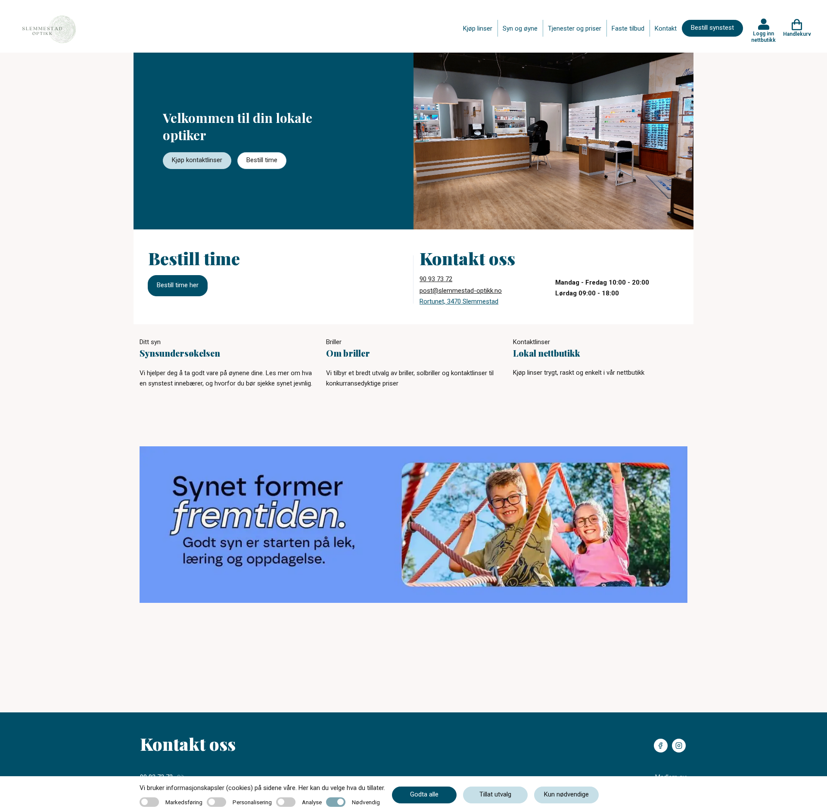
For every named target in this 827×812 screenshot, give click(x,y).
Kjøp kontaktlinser (197, 160)
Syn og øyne (520, 28)
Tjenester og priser (574, 28)
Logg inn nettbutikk (763, 37)
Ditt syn (150, 342)
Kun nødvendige (566, 794)
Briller (334, 342)
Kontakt (666, 28)
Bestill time (261, 160)
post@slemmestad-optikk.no (461, 291)
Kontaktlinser (531, 342)
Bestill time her (178, 285)
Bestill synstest (712, 27)
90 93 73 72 (436, 279)
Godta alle (424, 794)
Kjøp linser (477, 28)
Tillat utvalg (495, 794)
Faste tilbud (628, 28)
